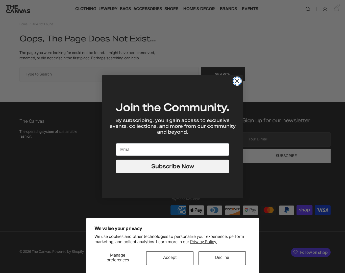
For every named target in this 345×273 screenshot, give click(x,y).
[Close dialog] (237, 81)
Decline (222, 258)
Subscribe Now (172, 166)
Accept (170, 258)
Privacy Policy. (203, 242)
